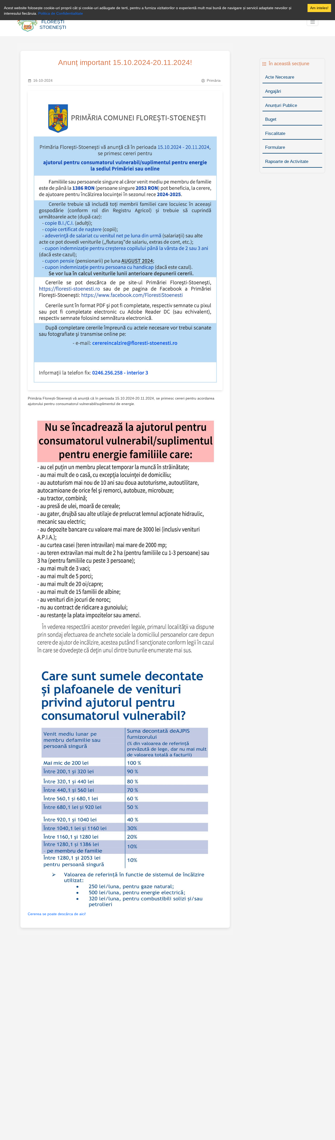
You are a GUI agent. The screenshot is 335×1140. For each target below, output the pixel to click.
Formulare (275, 147)
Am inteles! (319, 8)
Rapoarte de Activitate (286, 161)
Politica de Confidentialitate (60, 13)
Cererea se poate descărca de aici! (57, 914)
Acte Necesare (279, 77)
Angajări (273, 91)
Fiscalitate (275, 133)
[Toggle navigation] (312, 22)
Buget (270, 119)
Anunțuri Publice (281, 105)
